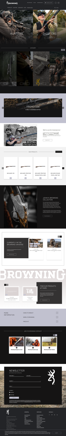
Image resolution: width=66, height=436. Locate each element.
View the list (44, 300)
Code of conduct (27, 423)
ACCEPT (56, 432)
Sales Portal (39, 426)
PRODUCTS (9, 7)
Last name (28, 375)
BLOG (25, 7)
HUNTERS (15, 7)
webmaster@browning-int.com (28, 401)
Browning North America (28, 421)
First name (11, 375)
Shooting (12, 394)
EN (58, 2)
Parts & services (39, 417)
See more (7, 83)
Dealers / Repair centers (41, 418)
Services (38, 416)
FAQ (25, 417)
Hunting (12, 392)
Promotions (26, 422)
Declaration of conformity (41, 421)
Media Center (39, 423)
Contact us (26, 416)
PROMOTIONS (30, 7)
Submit (14, 397)
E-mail (10, 386)
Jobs (25, 418)
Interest (11, 390)
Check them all (58, 151)
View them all (11, 254)
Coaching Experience (40, 427)
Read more (47, 140)
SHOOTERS (20, 7)
